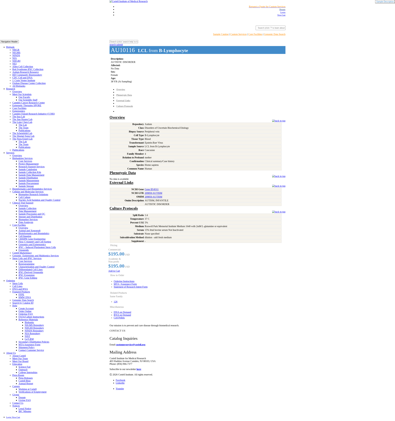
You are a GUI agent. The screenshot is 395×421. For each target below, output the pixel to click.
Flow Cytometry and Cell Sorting (35, 241)
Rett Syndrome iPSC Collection (27, 69)
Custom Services (238, 34)
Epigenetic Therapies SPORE (26, 105)
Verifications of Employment (32, 392)
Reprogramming (26, 264)
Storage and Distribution (30, 216)
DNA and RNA (20, 289)
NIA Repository (32, 333)
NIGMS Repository (34, 325)
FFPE (21, 294)
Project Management (29, 164)
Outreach (23, 369)
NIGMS (16, 52)
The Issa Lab (18, 116)
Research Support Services (32, 166)
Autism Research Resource (25, 72)
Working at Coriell (28, 389)
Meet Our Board (20, 361)
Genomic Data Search (274, 34)
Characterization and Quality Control (36, 266)
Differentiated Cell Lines (31, 269)
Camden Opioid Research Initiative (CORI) (33, 113)
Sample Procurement (29, 183)
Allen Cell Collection (22, 66)
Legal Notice (25, 408)
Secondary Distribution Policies (34, 342)
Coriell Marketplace (22, 253)
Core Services (25, 161)
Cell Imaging (25, 236)
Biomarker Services (28, 219)
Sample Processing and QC (32, 214)
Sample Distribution (28, 177)
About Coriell (19, 355)
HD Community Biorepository (27, 75)
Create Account (26, 308)
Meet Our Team (20, 358)
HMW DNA (25, 297)
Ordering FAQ (26, 314)
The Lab (23, 125)
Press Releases (26, 378)
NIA (14, 58)
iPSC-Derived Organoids (31, 272)
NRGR (15, 50)
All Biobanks (18, 86)
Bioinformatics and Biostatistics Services (32, 189)
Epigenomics (18, 111)
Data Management (27, 211)
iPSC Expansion (27, 275)
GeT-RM (29, 339)
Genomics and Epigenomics (32, 244)
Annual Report (26, 383)
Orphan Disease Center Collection (29, 83)
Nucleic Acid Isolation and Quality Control (39, 200)
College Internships (28, 372)
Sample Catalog (221, 34)
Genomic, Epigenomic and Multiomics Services (35, 255)
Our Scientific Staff (28, 100)
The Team (23, 127)
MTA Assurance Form (29, 344)
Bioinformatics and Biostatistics (34, 233)
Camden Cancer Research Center (28, 102)
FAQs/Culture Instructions (31, 316)
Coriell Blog (25, 380)
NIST (27, 336)
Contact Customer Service (31, 350)
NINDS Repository (34, 330)
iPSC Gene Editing (28, 278)
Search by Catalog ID (22, 303)
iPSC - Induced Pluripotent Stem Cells (37, 247)
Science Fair (25, 367)
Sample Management (29, 180)
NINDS (16, 55)
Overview (17, 91)
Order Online (25, 311)
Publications (24, 130)
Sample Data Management (31, 175)
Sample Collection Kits (30, 172)
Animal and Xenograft (29, 230)
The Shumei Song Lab (23, 136)
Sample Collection (27, 208)
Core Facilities (255, 34)
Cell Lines (17, 286)
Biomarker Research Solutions (33, 194)
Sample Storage (26, 186)
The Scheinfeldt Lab (22, 133)
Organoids (24, 250)
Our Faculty (24, 97)
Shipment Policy (27, 347)
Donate (22, 397)
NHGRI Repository (34, 328)
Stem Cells (17, 283)
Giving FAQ (25, 400)
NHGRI (16, 61)
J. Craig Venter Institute (23, 80)
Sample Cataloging (28, 169)
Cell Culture (24, 197)
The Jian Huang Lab (22, 119)
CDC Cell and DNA (22, 77)
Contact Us (17, 403)
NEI (14, 63)
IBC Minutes (25, 411)
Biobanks (29, 322)
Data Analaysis (26, 222)
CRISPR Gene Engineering (32, 239)
